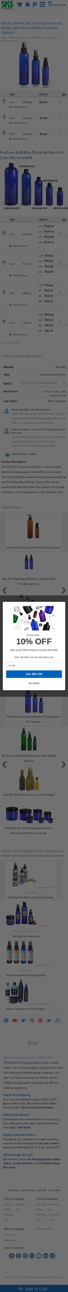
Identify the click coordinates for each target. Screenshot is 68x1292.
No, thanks (34, 683)
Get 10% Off (34, 674)
